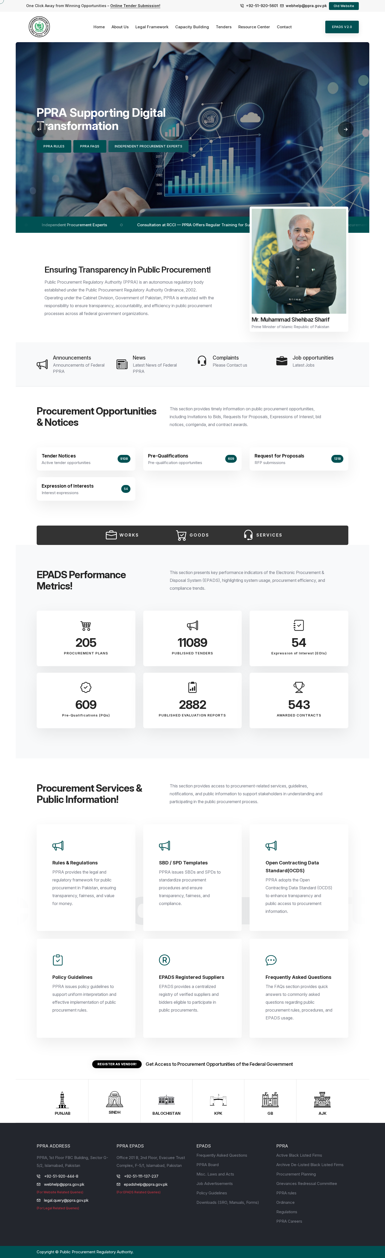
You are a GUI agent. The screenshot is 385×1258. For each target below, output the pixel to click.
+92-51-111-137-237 (141, 1176)
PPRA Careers (289, 1221)
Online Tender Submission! (135, 5)
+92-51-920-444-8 (61, 1176)
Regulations (286, 1211)
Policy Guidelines (211, 1192)
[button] (39, 129)
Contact (284, 26)
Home (99, 26)
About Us (120, 26)
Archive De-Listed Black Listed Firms (310, 1164)
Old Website (344, 6)
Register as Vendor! (116, 1064)
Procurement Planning (296, 1174)
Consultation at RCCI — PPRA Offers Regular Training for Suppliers (143, 224)
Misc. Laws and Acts (215, 1174)
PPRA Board (207, 1164)
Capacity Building (192, 26)
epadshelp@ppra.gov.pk (146, 1184)
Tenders (224, 26)
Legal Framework (151, 26)
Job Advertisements (214, 1183)
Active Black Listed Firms (299, 1155)
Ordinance (285, 1202)
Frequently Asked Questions (221, 1155)
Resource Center (254, 26)
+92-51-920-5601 (262, 5)
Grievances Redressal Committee (306, 1183)
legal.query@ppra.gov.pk (66, 1200)
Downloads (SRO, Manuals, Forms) (227, 1202)
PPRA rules (286, 1192)
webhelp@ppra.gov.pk (306, 5)
